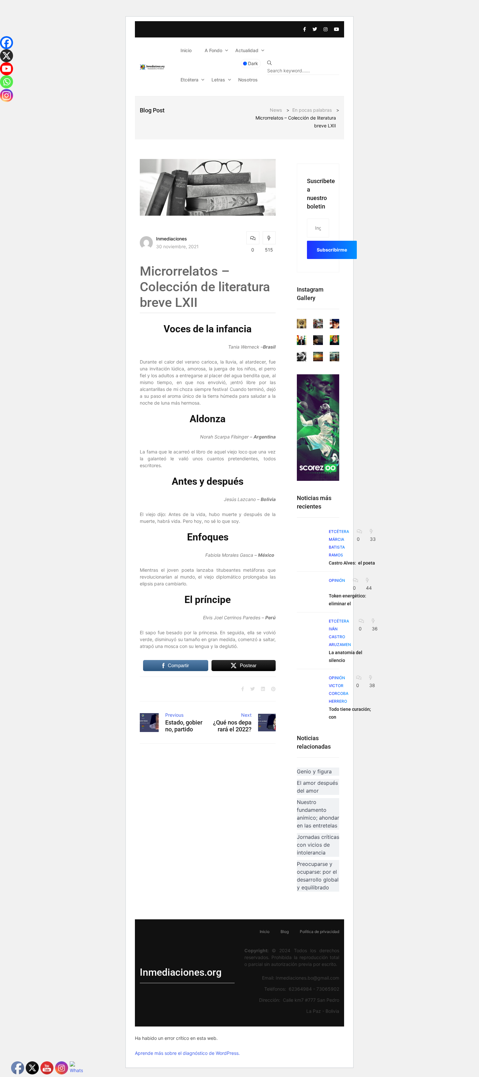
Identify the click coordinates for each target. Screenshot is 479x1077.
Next (246, 715)
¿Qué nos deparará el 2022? (232, 726)
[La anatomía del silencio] (309, 629)
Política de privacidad (319, 931)
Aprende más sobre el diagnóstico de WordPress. (187, 1053)
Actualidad (246, 50)
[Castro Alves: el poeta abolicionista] (309, 540)
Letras (218, 79)
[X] (6, 55)
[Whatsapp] (6, 81)
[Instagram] (6, 95)
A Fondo (213, 50)
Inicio (186, 50)
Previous (174, 715)
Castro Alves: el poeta (352, 563)
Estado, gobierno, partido (183, 726)
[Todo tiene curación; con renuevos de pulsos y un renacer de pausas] (309, 686)
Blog (285, 931)
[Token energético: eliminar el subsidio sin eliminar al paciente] (309, 589)
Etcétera (189, 79)
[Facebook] (6, 42)
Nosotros (248, 79)
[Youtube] (6, 68)
